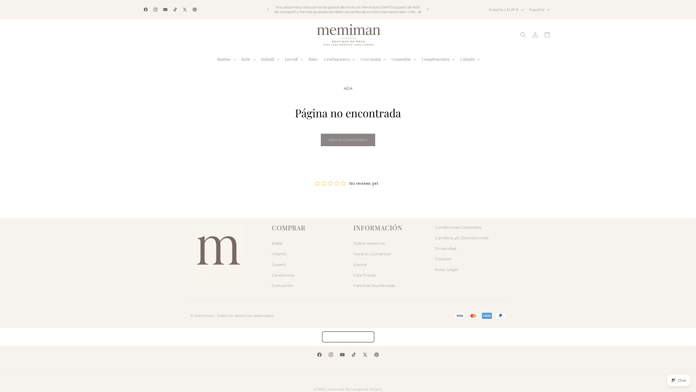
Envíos (360, 264)
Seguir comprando (348, 140)
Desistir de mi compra (348, 337)
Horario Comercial (372, 254)
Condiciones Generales (458, 227)
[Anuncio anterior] (268, 9)
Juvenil (279, 264)
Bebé (277, 243)
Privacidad (445, 248)
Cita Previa (364, 275)
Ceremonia (283, 275)
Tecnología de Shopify (364, 389)
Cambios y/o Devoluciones (462, 237)
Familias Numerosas (374, 285)
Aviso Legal (446, 269)
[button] (226, 59)
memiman (335, 389)
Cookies (443, 258)
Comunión (282, 285)
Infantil (279, 254)
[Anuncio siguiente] (428, 9)
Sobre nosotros (369, 243)
